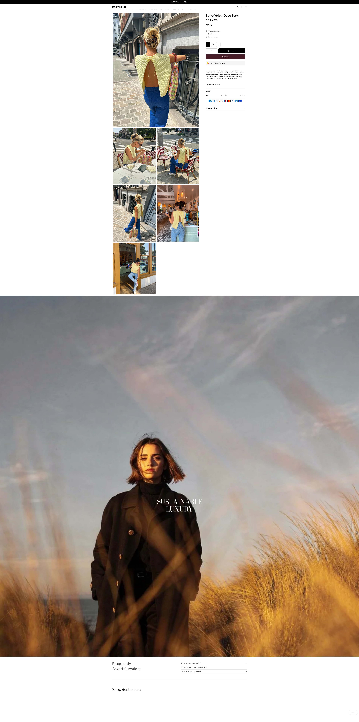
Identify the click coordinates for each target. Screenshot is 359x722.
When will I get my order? (191, 671)
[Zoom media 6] (134, 268)
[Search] (237, 7)
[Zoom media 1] (156, 70)
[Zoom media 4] (134, 213)
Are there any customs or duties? (194, 667)
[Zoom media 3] (178, 156)
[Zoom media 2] (134, 156)
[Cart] (245, 7)
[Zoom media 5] (178, 213)
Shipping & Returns (212, 108)
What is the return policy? (191, 663)
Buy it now (225, 57)
